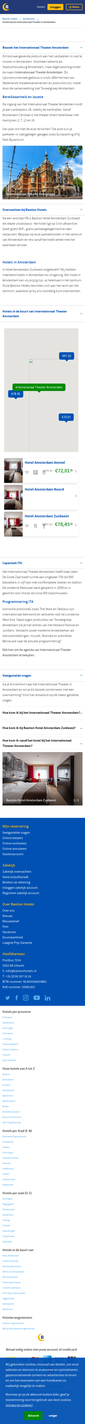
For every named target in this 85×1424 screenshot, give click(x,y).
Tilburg (6, 1220)
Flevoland (7, 1033)
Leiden (6, 1174)
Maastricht (7, 1185)
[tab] (42, 713)
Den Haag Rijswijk (11, 1122)
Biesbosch (7, 1309)
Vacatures (9, 932)
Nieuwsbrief (10, 921)
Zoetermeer (8, 1236)
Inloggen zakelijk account (20, 887)
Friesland (7, 1017)
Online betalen (12, 838)
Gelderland (8, 1023)
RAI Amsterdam (10, 1277)
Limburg (6, 1039)
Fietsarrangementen (13, 1323)
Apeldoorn (7, 1096)
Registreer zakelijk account (20, 893)
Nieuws (7, 916)
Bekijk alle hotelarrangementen (18, 1328)
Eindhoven (8, 1142)
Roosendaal (8, 1209)
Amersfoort (8, 1079)
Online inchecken (14, 843)
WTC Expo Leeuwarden (14, 1293)
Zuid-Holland (9, 1060)
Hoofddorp (8, 1168)
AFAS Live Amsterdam (13, 1272)
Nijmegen (7, 1199)
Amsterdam (8, 1090)
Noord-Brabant (10, 1044)
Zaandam (7, 1241)
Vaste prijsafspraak (15, 877)
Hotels (41, 7)
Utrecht (6, 1055)
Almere (6, 1074)
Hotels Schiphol (10, 1261)
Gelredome (8, 1304)
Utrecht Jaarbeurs (11, 1288)
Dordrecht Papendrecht (14, 1136)
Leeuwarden (8, 1179)
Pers (5, 926)
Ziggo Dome (8, 1298)
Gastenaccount (12, 854)
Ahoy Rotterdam (10, 1255)
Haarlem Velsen (10, 1158)
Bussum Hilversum (11, 1117)
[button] (55, 7)
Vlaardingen (8, 1231)
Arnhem (6, 1085)
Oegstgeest (8, 1204)
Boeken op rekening (16, 882)
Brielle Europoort (11, 1112)
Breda (5, 1106)
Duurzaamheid (12, 937)
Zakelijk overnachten (16, 871)
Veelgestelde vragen (16, 832)
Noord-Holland (10, 1049)
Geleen (6, 1147)
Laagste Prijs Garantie (17, 942)
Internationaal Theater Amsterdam (39, 72)
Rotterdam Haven (11, 1282)
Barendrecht (8, 1101)
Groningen (7, 1028)
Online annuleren (14, 848)
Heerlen (6, 1163)
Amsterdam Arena (11, 1266)
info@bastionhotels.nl (21, 971)
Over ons (8, 910)
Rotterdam (8, 1215)
